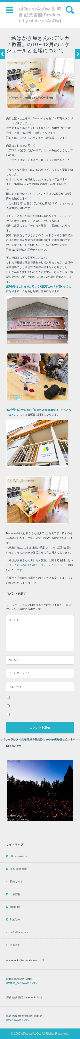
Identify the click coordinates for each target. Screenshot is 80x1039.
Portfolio (15, 919)
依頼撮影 (15, 944)
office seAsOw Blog (39, 97)
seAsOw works (19, 932)
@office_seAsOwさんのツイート (26, 982)
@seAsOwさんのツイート (22, 1020)
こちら (23, 137)
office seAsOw (18, 856)
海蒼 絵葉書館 (18, 868)
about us (15, 906)
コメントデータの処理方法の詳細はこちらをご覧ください (34, 739)
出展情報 (15, 894)
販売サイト (16, 881)
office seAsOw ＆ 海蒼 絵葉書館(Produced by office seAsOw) (40, 14)
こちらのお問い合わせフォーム (32, 565)
